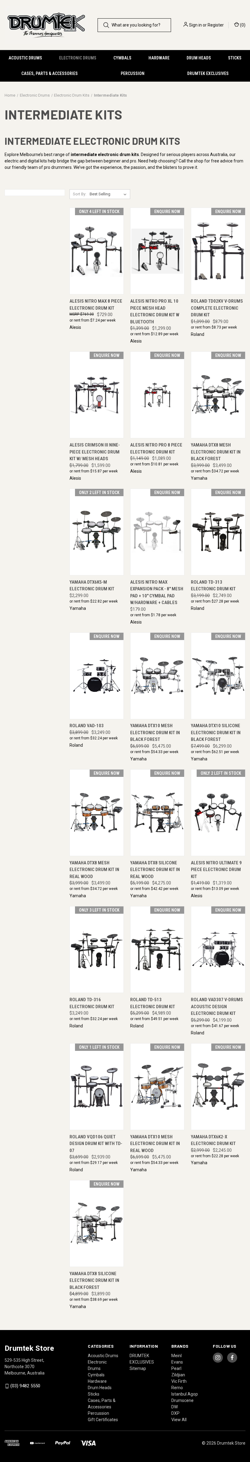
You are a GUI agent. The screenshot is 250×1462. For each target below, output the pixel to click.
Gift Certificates (103, 1419)
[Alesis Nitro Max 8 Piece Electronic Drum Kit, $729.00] (97, 251)
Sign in (195, 25)
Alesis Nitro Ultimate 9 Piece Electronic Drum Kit (216, 869)
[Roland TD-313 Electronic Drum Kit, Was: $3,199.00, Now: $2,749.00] (218, 532)
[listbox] (109, 194)
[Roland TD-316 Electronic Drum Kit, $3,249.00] (97, 949)
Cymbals (122, 57)
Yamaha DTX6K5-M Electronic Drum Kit (92, 585)
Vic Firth (179, 1381)
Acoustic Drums (25, 57)
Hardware (159, 57)
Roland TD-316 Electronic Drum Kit (92, 1003)
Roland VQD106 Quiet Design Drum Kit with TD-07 (96, 1143)
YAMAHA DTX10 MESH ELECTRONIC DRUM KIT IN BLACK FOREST (155, 732)
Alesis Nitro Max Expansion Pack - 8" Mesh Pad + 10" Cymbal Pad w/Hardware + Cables (156, 592)
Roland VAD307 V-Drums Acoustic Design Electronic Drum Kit (217, 1006)
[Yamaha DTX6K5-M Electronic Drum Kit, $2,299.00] (97, 532)
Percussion (133, 73)
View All (179, 1419)
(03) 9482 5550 (25, 1386)
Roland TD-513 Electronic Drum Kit (152, 1003)
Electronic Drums (77, 57)
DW (174, 1406)
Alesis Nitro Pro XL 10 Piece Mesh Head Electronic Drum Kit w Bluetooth (154, 311)
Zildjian (178, 1374)
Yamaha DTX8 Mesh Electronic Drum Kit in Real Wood (94, 869)
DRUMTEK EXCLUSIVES (208, 73)
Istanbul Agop (184, 1394)
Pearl (176, 1368)
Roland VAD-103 (87, 725)
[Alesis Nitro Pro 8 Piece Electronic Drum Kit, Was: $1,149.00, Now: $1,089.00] (157, 395)
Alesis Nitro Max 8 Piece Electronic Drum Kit (96, 304)
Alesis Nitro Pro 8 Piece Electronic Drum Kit (156, 448)
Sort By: (79, 194)
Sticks (234, 57)
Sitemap (138, 1368)
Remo (177, 1387)
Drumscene (182, 1400)
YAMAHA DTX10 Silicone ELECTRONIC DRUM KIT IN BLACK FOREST (216, 732)
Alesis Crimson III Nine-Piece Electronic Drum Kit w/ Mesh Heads (95, 451)
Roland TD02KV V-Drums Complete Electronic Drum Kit (217, 308)
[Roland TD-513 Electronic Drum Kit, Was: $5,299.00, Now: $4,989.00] (157, 949)
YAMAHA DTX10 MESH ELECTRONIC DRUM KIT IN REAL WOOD (155, 1143)
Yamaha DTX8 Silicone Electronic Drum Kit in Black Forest (94, 1280)
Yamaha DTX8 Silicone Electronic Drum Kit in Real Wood (155, 869)
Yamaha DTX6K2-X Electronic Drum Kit (213, 1140)
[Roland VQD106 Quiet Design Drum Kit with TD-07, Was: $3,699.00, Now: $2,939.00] (97, 1086)
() (242, 25)
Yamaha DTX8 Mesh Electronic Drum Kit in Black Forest (216, 451)
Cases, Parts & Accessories (49, 73)
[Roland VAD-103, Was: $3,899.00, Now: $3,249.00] (97, 676)
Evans (177, 1362)
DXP (175, 1413)
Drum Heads (199, 57)
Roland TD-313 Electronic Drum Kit (213, 585)
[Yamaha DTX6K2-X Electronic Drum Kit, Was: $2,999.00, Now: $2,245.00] (218, 1086)
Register (216, 25)
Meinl (176, 1355)
